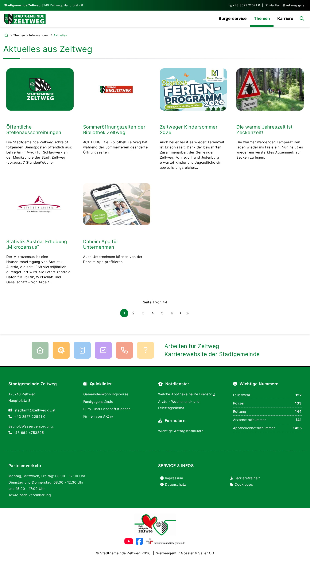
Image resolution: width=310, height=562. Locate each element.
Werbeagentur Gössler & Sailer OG (185, 553)
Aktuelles (60, 35)
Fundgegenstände (98, 401)
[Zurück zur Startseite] (6, 35)
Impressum (174, 478)
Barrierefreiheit (247, 478)
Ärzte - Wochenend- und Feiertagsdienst (179, 404)
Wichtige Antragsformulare (181, 431)
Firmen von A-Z (97, 416)
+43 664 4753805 (28, 432)
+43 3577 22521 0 (246, 5)
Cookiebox (244, 484)
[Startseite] (24, 19)
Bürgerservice (233, 18)
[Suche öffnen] (302, 18)
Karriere (285, 18)
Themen (262, 18)
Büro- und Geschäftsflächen (106, 409)
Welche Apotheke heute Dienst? (185, 394)
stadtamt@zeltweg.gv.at (287, 5)
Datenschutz (175, 484)
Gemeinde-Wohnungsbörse (105, 394)
